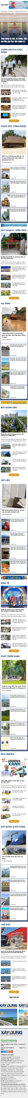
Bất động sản (9, 408)
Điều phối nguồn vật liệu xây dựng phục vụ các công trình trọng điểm (18, 563)
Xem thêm (14, 121)
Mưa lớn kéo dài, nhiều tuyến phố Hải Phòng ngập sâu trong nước (18, 346)
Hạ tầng (5, 304)
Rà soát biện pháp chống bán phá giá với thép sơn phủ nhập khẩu (17, 521)
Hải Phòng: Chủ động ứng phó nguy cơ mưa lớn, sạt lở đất (18, 725)
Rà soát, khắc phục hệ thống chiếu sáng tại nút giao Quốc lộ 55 (18, 895)
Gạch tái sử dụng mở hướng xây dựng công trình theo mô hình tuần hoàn (13, 952)
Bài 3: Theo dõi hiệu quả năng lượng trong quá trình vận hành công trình (17, 739)
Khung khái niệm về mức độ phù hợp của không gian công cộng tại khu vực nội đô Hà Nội (19, 269)
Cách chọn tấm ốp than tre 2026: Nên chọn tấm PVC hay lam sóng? (18, 549)
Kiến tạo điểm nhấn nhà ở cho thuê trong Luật (19, 791)
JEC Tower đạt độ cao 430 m (19, 961)
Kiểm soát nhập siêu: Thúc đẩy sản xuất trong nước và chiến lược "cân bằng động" (19, 645)
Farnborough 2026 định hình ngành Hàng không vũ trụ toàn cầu (19, 986)
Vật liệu (5, 480)
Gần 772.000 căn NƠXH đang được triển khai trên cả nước (19, 469)
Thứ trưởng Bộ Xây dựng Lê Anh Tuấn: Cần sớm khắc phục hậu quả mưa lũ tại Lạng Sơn (13, 80)
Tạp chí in (14, 997)
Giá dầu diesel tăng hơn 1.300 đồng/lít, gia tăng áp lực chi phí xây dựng (17, 535)
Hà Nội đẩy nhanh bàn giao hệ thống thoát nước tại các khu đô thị (18, 697)
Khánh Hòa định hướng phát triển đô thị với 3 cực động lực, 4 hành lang (19, 276)
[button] (25, 1013)
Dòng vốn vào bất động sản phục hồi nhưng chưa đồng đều (12, 435)
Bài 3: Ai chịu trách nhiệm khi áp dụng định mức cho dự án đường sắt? (19, 629)
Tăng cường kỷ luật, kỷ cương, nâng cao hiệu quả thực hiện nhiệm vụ (14, 40)
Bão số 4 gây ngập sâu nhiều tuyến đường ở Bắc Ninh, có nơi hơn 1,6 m (18, 374)
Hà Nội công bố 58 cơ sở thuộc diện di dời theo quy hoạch (13, 257)
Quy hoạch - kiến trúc (14, 230)
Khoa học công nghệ (13, 126)
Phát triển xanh (10, 656)
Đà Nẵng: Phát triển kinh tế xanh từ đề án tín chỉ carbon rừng (18, 711)
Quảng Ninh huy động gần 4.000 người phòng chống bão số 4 (17, 388)
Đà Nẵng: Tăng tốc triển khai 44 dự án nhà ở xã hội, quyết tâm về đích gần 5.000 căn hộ (18, 361)
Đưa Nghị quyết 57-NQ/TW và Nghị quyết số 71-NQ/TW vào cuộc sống (19, 99)
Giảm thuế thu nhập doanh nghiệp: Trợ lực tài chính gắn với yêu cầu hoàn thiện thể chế (19, 637)
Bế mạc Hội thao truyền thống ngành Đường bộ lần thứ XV (17, 909)
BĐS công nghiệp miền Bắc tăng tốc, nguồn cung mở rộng (19, 445)
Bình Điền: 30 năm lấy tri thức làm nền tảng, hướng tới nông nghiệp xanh (19, 621)
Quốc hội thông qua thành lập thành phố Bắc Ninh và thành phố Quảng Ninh (19, 107)
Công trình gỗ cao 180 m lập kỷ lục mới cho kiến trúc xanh (19, 970)
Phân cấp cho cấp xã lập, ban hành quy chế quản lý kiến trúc (19, 115)
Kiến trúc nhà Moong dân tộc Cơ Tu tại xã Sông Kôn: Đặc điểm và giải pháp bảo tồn (13, 158)
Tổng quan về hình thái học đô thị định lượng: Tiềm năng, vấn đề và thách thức (19, 292)
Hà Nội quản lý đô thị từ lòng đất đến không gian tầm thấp (18, 284)
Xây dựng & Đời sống (13, 827)
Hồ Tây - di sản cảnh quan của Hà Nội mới (19, 814)
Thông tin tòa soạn (7, 1055)
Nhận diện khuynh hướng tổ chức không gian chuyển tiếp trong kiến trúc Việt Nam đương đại (18, 183)
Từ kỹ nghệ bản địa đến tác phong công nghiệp (19, 799)
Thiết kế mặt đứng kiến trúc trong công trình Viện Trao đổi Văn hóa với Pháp (18, 197)
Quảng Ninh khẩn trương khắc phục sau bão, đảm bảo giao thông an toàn (13, 335)
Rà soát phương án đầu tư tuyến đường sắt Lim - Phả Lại (17, 881)
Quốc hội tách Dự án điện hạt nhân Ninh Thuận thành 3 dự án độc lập (19, 91)
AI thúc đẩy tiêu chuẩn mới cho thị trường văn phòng (19, 460)
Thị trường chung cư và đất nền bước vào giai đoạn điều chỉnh (19, 453)
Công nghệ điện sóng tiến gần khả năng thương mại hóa (19, 978)
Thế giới (5, 925)
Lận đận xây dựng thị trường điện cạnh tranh (18, 806)
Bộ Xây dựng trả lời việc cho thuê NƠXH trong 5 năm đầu (18, 866)
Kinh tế (5, 583)
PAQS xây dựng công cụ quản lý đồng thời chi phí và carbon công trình (12, 610)
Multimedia (7, 754)
